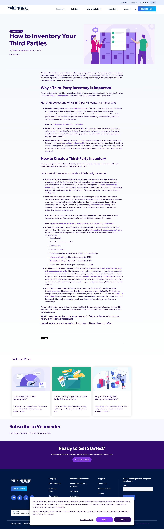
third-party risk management (58, 95)
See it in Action (19, 489)
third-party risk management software (105, 230)
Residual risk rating (57, 261)
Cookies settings (86, 520)
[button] (153, 490)
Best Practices (16, 31)
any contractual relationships (99, 205)
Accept (104, 520)
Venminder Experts (19, 50)
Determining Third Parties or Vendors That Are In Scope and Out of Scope (83, 223)
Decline (122, 520)
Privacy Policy (59, 507)
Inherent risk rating (57, 257)
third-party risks (81, 108)
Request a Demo (82, 460)
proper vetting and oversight (72, 143)
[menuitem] (124, 2)
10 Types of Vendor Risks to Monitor (67, 124)
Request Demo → (147, 9)
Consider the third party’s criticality (97, 276)
